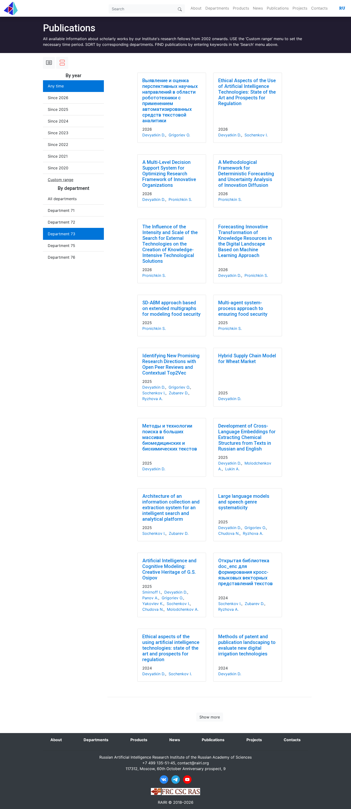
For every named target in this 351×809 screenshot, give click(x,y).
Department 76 (61, 257)
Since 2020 (58, 168)
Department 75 (61, 245)
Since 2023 (58, 132)
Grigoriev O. (179, 135)
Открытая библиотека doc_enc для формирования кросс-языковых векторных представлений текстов (245, 572)
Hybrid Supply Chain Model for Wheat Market (247, 358)
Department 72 (61, 222)
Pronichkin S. (180, 199)
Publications (278, 8)
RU (342, 8)
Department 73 (61, 233)
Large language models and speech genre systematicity (243, 501)
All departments (62, 198)
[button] (60, 179)
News (258, 8)
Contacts (319, 8)
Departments (217, 8)
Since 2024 (58, 121)
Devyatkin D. (153, 135)
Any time (56, 86)
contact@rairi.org (193, 763)
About (196, 8)
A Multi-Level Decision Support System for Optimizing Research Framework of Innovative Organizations (169, 173)
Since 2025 (58, 109)
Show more (209, 717)
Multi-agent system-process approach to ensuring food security (242, 308)
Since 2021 (58, 156)
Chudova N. (228, 533)
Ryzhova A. (152, 398)
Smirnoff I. (151, 592)
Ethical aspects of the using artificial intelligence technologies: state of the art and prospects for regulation (170, 648)
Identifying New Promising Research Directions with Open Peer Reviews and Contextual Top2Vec (171, 364)
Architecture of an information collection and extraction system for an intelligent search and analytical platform (171, 507)
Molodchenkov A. (182, 609)
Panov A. (150, 597)
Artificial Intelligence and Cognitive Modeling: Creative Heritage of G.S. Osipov (169, 569)
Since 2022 (58, 144)
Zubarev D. (178, 393)
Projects (299, 8)
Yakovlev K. (152, 603)
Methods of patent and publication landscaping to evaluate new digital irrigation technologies (247, 645)
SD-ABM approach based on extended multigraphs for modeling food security (171, 308)
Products (241, 8)
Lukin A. (232, 468)
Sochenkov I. (256, 135)
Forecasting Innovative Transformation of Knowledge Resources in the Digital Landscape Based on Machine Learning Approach (245, 241)
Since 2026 (58, 97)
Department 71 (61, 210)
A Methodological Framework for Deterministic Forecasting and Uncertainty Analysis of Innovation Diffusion (246, 173)
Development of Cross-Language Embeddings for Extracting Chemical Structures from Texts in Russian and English (247, 437)
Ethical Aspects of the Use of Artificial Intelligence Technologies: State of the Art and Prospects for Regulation (247, 92)
